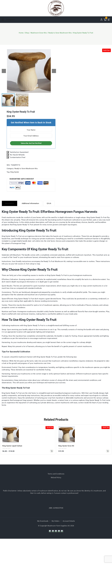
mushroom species (51, 305)
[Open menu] (109, 19)
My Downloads (42, 521)
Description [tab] (9, 203)
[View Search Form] (56, 19)
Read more (108, 451)
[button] (54, 71)
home (38, 217)
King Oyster (14, 172)
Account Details (69, 521)
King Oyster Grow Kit (66, 446)
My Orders (55, 521)
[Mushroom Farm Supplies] (56, 8)
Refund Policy (56, 478)
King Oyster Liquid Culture (12, 446)
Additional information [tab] (30, 203)
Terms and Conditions (56, 474)
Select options (52, 451)
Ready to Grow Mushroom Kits (26, 169)
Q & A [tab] (49, 203)
